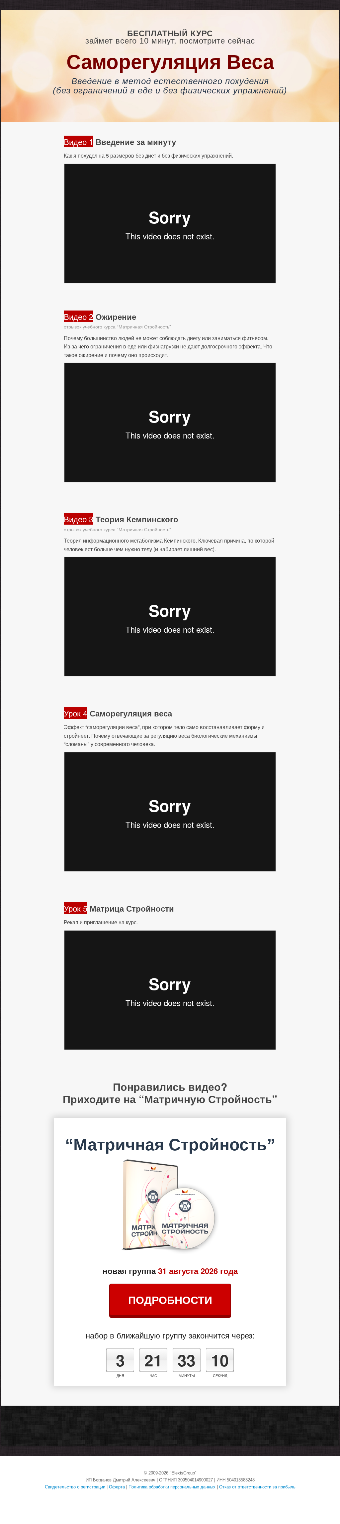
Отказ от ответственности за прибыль (257, 1486)
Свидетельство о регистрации (75, 1486)
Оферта (117, 1486)
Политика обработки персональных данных (171, 1486)
